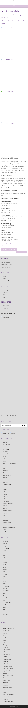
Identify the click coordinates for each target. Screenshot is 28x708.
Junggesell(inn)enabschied (8, 503)
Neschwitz (5, 576)
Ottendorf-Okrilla (6, 590)
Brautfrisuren (5, 447)
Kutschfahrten (5, 508)
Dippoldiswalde (6, 548)
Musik (4, 515)
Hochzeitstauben (6, 496)
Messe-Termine (6, 305)
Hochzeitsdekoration (7, 484)
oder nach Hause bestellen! (8, 416)
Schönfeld (5, 605)
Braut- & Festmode (6, 444)
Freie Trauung (5, 480)
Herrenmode (5, 647)
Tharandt (4, 612)
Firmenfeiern (5, 470)
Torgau (4, 609)
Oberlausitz (5, 588)
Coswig (4, 546)
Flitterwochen (5, 473)
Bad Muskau (5, 541)
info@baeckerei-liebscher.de (10, 244)
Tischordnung (5, 690)
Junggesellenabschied (7, 671)
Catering (4, 456)
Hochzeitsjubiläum (6, 649)
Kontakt (4, 276)
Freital (4, 553)
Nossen (4, 581)
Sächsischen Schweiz (7, 602)
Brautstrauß (5, 638)
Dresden (4, 550)
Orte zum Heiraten (6, 308)
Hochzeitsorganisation (7, 492)
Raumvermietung (6, 518)
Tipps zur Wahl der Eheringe (8, 694)
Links (4, 297)
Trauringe (5, 692)
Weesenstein (5, 614)
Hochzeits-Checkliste (7, 659)
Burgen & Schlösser (6, 454)
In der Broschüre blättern (8, 313)
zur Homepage (4, 246)
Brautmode (5, 635)
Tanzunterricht (5, 520)
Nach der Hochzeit (6, 680)
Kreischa (4, 567)
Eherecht (4, 461)
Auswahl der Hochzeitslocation (9, 628)
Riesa (4, 600)
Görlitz (4, 557)
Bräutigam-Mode (6, 449)
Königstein (5, 565)
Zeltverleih (5, 532)
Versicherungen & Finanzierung (9, 527)
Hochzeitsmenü (6, 661)
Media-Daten (5, 295)
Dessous (4, 458)
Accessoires (5, 626)
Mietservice (5, 513)
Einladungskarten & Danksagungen (9, 463)
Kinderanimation (6, 506)
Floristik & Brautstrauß (7, 475)
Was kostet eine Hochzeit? (8, 701)
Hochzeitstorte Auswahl (7, 666)
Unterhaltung (5, 525)
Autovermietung (6, 442)
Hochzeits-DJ (5, 656)
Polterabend (5, 685)
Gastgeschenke (6, 482)
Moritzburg (5, 574)
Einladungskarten (6, 645)
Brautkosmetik (5, 451)
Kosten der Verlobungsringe (8, 697)
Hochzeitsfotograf (6, 654)
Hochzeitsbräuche (6, 652)
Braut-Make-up (6, 630)
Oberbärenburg (6, 586)
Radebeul (5, 598)
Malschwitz (5, 569)
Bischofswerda (6, 543)
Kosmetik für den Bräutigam (8, 675)
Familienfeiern (5, 466)
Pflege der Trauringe (6, 682)
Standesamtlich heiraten (7, 687)
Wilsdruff (4, 617)
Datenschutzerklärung (7, 281)
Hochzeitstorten (6, 499)
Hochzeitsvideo (6, 501)
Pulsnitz (4, 595)
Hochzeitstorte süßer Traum (8, 668)
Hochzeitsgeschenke (7, 487)
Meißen (4, 572)
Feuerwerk (5, 468)
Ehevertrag (5, 678)
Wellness (4, 529)
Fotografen (5, 477)
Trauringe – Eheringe (7, 522)
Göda (4, 555)
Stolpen (4, 607)
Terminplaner (5, 292)
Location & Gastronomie (7, 510)
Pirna (4, 593)
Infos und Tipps (6, 290)
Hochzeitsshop (6, 494)
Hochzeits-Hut (5, 489)
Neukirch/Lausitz (6, 579)
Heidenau (5, 562)
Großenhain (5, 560)
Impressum (5, 278)
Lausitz (4, 583)
